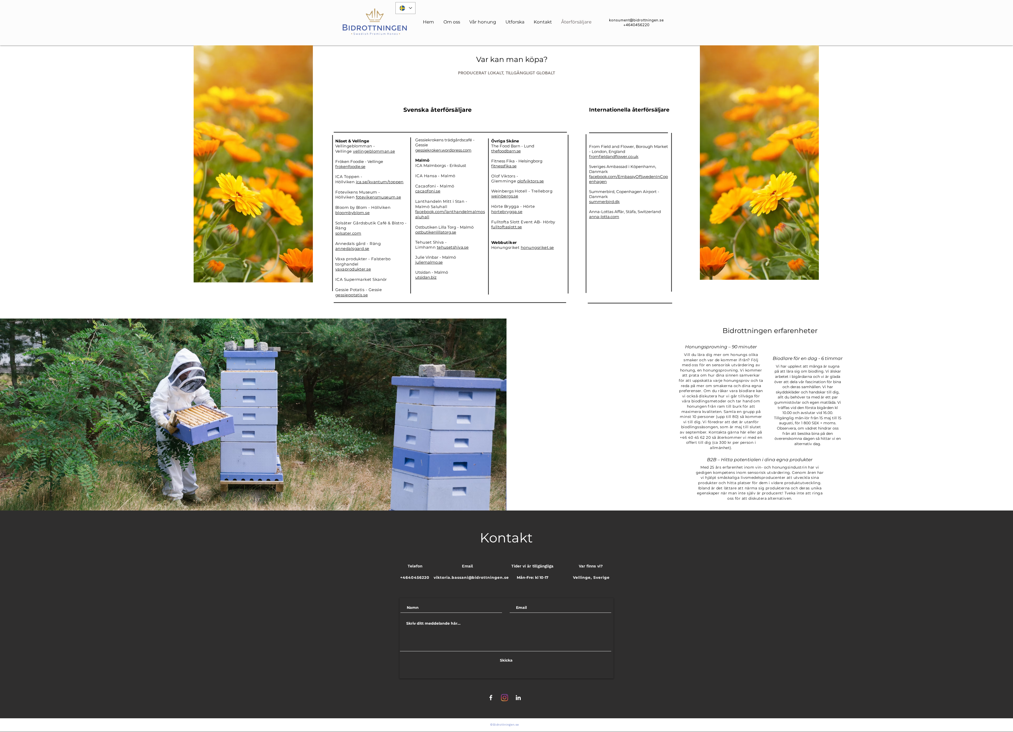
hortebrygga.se (506, 211)
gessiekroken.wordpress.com (443, 150)
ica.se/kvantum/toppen (380, 181)
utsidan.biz (426, 277)
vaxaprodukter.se (353, 269)
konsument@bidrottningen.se (636, 20)
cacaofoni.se (427, 191)
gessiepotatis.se (351, 294)
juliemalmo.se (429, 262)
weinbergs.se (504, 196)
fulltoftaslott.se (506, 226)
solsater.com (348, 233)
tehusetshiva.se (453, 247)
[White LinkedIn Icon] (518, 697)
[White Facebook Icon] (490, 697)
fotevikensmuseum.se (378, 197)
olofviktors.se (530, 181)
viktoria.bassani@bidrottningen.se (471, 577)
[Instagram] (504, 697)
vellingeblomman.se (374, 151)
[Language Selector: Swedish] (405, 8)
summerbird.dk (604, 201)
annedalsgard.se (352, 248)
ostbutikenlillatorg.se (435, 232)
